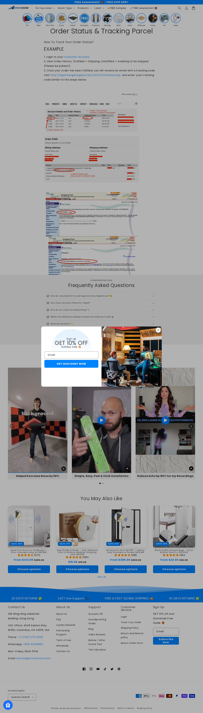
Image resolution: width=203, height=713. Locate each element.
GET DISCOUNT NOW (71, 364)
